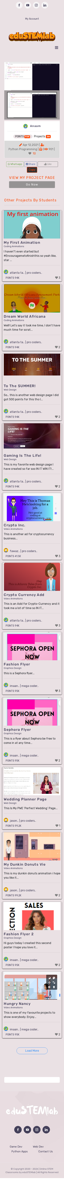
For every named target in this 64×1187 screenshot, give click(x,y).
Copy (32, 169)
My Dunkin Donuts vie (25, 864)
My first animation (22, 242)
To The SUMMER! (20, 386)
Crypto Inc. (14, 525)
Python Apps (19, 1151)
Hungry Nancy (17, 1003)
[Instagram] (37, 1129)
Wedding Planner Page (25, 799)
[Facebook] (18, 1129)
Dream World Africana (25, 316)
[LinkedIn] (46, 1129)
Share (31, 164)
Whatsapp (16, 164)
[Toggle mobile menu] (57, 47)
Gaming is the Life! (22, 455)
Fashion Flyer (17, 664)
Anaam (35, 126)
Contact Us (45, 1151)
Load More (32, 1050)
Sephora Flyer (17, 729)
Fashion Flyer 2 (19, 934)
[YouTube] (27, 1129)
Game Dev (16, 1146)
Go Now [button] (32, 184)
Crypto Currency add (24, 595)
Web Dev (38, 1146)
